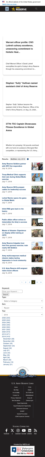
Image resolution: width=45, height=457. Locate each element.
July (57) (6, 350)
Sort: (4, 304)
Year (3, 311)
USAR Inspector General (22, 416)
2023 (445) (6, 325)
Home (16, 387)
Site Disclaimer (16, 400)
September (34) (9, 346)
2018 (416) (6, 336)
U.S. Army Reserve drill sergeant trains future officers (14, 269)
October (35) (8, 343)
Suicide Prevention (22, 414)
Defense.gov (29, 400)
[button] (10, 4)
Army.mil (29, 398)
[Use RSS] (35, 431)
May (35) (6, 355)
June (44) (6, 353)
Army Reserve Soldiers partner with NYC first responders (14, 164)
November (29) (8, 341)
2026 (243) (6, 318)
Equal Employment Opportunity (22, 406)
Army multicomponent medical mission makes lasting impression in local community (14, 257)
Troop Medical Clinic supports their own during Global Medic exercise (14, 176)
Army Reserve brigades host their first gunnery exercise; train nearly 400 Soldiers (15, 245)
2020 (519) (6, 332)
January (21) (8, 364)
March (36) (7, 360)
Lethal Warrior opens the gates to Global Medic (14, 199)
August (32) (7, 348)
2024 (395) (6, 322)
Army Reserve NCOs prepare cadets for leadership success (14, 188)
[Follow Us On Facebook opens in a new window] (6, 431)
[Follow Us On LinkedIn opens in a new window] (29, 431)
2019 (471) (6, 334)
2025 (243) (6, 320)
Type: (4, 297)
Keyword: (6, 288)
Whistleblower (29, 395)
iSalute (30, 390)
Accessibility (16, 392)
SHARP (22, 411)
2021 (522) (6, 329)
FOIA (29, 387)
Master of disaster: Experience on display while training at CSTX (14, 232)
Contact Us (16, 395)
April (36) (6, 357)
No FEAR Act (29, 392)
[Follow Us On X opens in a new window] (12, 431)
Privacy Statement (16, 398)
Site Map (16, 390)
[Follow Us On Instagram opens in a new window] (18, 431)
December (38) (8, 339)
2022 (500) (6, 327)
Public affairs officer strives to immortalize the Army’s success (14, 220)
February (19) (8, 362)
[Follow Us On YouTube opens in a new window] (24, 431)
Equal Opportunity (22, 403)
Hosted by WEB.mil (22, 444)
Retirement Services (22, 408)
